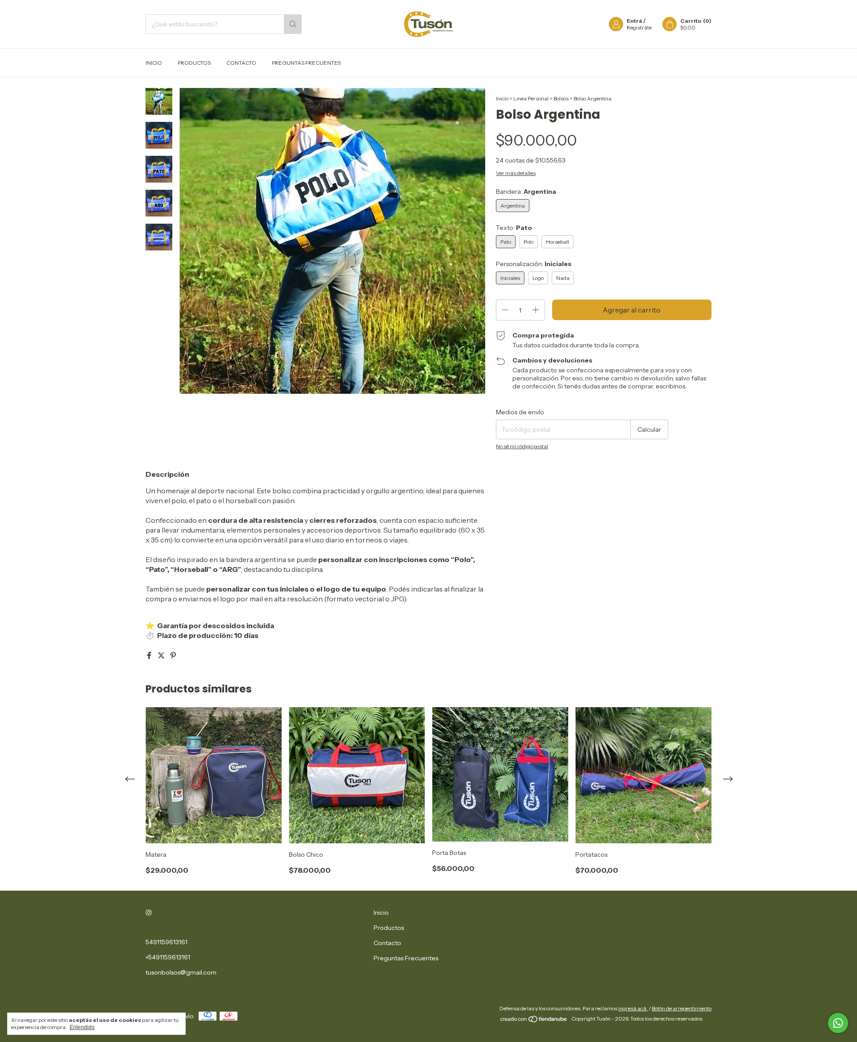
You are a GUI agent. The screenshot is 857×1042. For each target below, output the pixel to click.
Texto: (514, 228)
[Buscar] (293, 24)
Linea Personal (531, 98)
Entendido (82, 1027)
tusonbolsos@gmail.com (181, 972)
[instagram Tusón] (149, 913)
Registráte (639, 27)
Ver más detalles (516, 173)
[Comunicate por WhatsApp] (838, 1023)
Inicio (154, 62)
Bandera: (526, 192)
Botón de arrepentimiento (681, 1008)
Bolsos (561, 98)
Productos (194, 62)
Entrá (634, 20)
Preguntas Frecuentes (306, 62)
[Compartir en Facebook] (150, 655)
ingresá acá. (633, 1008)
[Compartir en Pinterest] (173, 655)
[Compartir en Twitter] (162, 655)
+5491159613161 (168, 957)
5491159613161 (166, 942)
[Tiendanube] (534, 1020)
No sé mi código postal (522, 446)
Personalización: (533, 264)
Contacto (241, 62)
